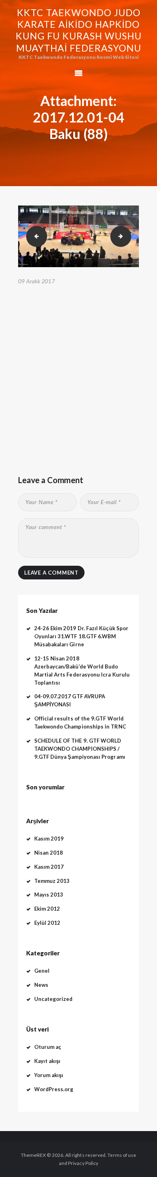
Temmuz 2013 (52, 881)
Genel (42, 970)
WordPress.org (54, 1089)
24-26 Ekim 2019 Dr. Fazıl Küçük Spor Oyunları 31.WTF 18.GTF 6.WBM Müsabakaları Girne (81, 636)
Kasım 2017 (49, 867)
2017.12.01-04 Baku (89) (128, 235)
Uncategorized (53, 999)
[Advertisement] (78, 369)
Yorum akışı (49, 1075)
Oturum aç (48, 1047)
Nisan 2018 (48, 852)
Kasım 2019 (49, 838)
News (41, 985)
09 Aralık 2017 (36, 281)
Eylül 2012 (47, 923)
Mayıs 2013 (49, 894)
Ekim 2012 (47, 908)
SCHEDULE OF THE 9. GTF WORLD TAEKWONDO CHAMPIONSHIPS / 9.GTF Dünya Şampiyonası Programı (79, 748)
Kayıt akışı (47, 1061)
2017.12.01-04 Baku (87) (34, 235)
